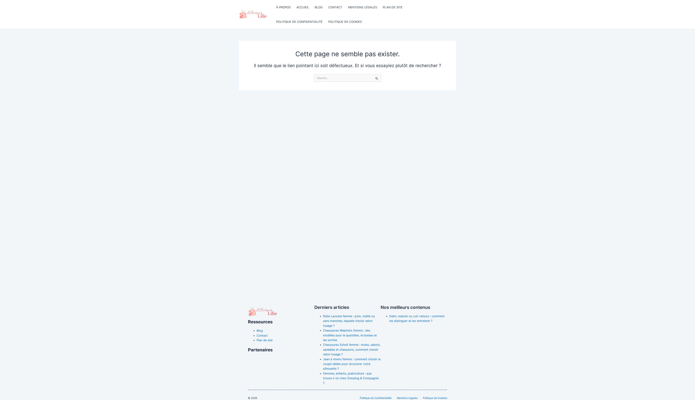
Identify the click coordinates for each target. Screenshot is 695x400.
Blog (319, 7)
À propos (283, 7)
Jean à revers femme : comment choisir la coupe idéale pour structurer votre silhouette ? (351, 364)
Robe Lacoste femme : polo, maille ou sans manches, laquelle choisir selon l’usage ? (349, 320)
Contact (335, 7)
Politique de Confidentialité (299, 22)
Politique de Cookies (345, 22)
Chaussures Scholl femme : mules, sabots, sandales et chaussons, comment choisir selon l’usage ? (351, 349)
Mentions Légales (362, 7)
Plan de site (393, 7)
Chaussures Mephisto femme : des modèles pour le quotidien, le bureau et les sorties (350, 335)
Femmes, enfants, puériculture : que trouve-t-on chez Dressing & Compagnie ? (351, 378)
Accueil (302, 7)
